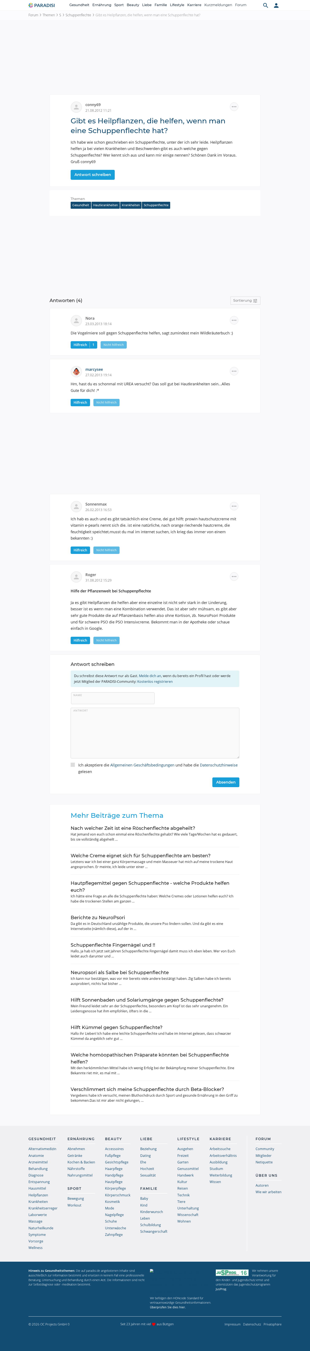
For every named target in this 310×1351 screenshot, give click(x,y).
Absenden (226, 782)
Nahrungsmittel (80, 1175)
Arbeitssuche (220, 1149)
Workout (74, 1205)
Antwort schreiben (92, 174)
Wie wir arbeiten (269, 1192)
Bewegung (75, 1198)
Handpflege (114, 1175)
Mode (109, 1208)
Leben (145, 1218)
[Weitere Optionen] (234, 106)
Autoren (262, 1185)
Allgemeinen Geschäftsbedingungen (142, 765)
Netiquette (264, 1162)
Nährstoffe (76, 1168)
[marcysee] (78, 371)
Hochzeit (147, 1168)
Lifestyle (177, 5)
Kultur (182, 1181)
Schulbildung (150, 1225)
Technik (183, 1195)
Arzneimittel (38, 1162)
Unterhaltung (188, 1208)
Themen (49, 15)
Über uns (267, 1176)
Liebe (147, 5)
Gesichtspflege (116, 1162)
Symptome (37, 1234)
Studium (216, 1168)
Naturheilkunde (40, 1228)
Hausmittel (37, 1188)
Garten (183, 1162)
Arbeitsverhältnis (223, 1155)
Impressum (233, 1324)
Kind (143, 1205)
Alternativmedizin (42, 1149)
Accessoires (114, 1149)
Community (265, 1149)
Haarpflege (114, 1168)
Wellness (35, 1247)
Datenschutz (252, 1324)
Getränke (74, 1155)
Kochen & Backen (81, 1162)
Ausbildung (219, 1162)
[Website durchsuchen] (265, 5)
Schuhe (111, 1221)
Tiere (181, 1201)
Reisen (182, 1188)
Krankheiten (131, 205)
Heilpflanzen (38, 1195)
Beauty (133, 5)
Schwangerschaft (153, 1231)
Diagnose (35, 1175)
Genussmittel (188, 1168)
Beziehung (148, 1149)
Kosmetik (112, 1201)
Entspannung (39, 1181)
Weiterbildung (221, 1175)
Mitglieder (264, 1155)
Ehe (143, 1162)
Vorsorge (35, 1241)
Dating (145, 1155)
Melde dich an (150, 675)
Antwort (80, 710)
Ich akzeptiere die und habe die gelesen (158, 768)
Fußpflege (113, 1155)
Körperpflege (115, 1188)
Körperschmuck (117, 1195)
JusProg (221, 1289)
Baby (144, 1198)
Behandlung (38, 1168)
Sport (119, 5)
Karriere (194, 5)
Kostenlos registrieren (155, 681)
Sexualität (148, 1175)
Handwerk (185, 1175)
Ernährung (101, 5)
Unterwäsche (115, 1228)
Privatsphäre (273, 1324)
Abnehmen (76, 1149)
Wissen (215, 1181)
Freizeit (183, 1155)
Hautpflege (114, 1181)
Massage (35, 1221)
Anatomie (36, 1155)
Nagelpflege (114, 1214)
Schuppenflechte (78, 15)
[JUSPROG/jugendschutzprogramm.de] (232, 1272)
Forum (241, 5)
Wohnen (184, 1221)
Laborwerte (37, 1214)
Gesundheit (79, 5)
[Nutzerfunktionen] (276, 5)
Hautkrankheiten (105, 205)
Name (77, 695)
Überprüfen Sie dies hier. (168, 1307)
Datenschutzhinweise (219, 765)
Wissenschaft (187, 1214)
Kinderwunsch (151, 1211)
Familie (161, 5)
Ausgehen (185, 1149)
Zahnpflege (114, 1234)
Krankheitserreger (43, 1208)
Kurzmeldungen (218, 5)
